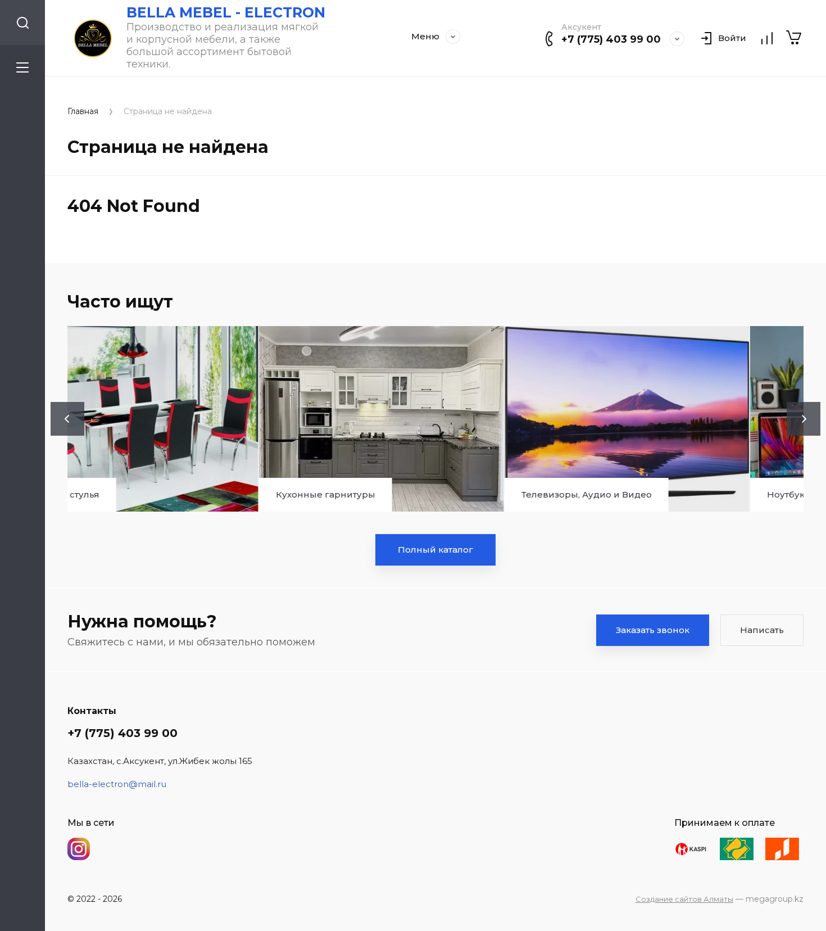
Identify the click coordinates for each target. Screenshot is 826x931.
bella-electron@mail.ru (116, 784)
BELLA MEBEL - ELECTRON (225, 12)
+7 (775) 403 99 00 (611, 39)
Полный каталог (435, 549)
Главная (82, 111)
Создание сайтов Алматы (684, 898)
